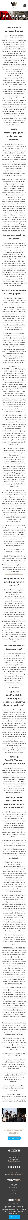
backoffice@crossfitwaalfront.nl (14, 1174)
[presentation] (1, 1115)
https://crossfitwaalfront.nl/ (14, 574)
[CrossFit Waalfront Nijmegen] (14, 5)
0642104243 (14, 1172)
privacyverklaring (14, 1213)
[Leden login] (24, 5)
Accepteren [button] (14, 1217)
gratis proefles (14, 1138)
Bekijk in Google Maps (14, 1161)
